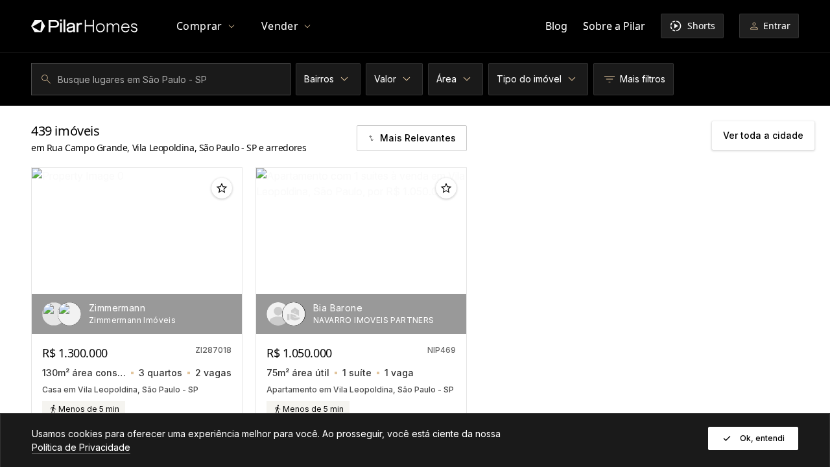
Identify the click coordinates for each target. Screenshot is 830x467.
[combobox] (163, 79)
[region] (137, 251)
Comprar (199, 26)
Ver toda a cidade (763, 135)
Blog (556, 26)
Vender (279, 26)
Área (446, 78)
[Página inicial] (84, 25)
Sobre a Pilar (614, 26)
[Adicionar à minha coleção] (221, 188)
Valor (385, 78)
